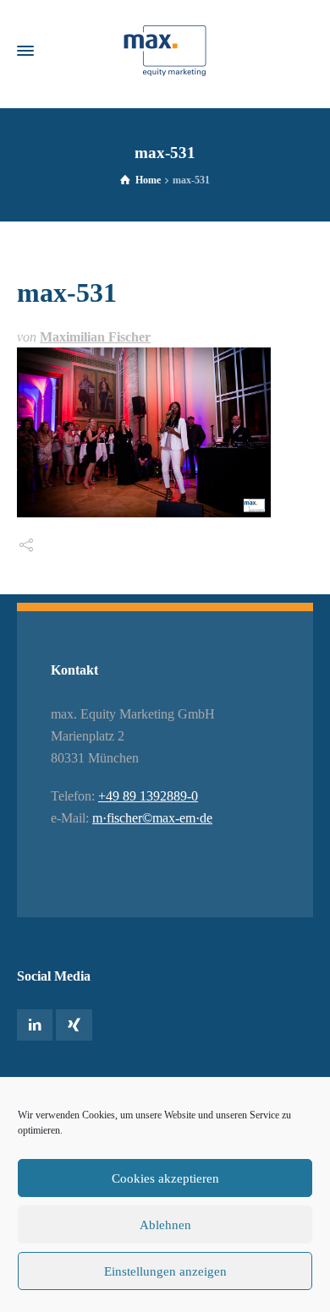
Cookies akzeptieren (165, 1178)
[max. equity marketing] (165, 50)
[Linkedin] (34, 1025)
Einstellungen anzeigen (165, 1271)
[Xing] (73, 1025)
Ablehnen (165, 1225)
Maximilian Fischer (95, 337)
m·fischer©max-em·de (152, 818)
